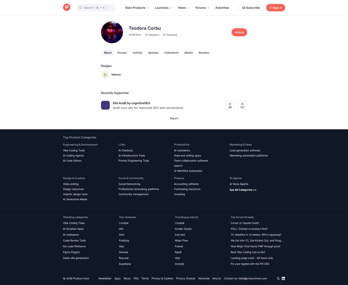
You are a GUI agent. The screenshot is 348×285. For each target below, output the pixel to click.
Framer (179, 246)
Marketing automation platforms (249, 155)
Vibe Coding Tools (74, 150)
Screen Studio (183, 228)
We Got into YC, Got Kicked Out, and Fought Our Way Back (257, 241)
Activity (137, 52)
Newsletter (104, 278)
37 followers (152, 34)
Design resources (73, 189)
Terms (145, 278)
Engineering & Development (80, 144)
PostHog (124, 240)
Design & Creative (74, 178)
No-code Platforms (74, 246)
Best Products (135, 7)
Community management (134, 194)
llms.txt (216, 278)
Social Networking (129, 183)
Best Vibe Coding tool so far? (248, 252)
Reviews (204, 52)
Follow (239, 32)
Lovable (123, 222)
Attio (121, 234)
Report (174, 118)
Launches (162, 7)
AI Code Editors (72, 160)
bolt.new (180, 234)
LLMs (122, 144)
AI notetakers (182, 150)
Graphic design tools (75, 194)
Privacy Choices (185, 278)
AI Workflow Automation (188, 170)
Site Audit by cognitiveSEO (131, 103)
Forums (200, 7)
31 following (170, 34)
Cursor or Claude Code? (245, 222)
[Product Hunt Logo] (66, 7)
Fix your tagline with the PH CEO (250, 263)
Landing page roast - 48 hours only (252, 257)
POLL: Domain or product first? (249, 228)
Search (178, 165)
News (182, 7)
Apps (117, 278)
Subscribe (253, 7)
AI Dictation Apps (73, 228)
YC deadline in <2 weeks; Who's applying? (256, 234)
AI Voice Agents (239, 183)
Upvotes (153, 52)
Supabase (125, 263)
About (108, 52)
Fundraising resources (187, 189)
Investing (179, 194)
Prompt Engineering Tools (134, 160)
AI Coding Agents (73, 155)
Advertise (222, 7)
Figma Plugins (71, 252)
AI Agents (236, 178)
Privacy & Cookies (162, 278)
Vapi (121, 246)
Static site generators (76, 257)
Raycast (124, 257)
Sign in (277, 7)
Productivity (181, 144)
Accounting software (186, 183)
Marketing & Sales (241, 144)
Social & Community (131, 178)
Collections (171, 52)
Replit (178, 252)
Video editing (71, 183)
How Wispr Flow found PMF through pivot (255, 246)
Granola (123, 252)
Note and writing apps (187, 155)
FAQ (136, 278)
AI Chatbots (126, 150)
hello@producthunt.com (252, 278)
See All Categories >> (243, 189)
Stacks (189, 52)
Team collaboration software (191, 160)
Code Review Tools (74, 240)
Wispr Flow (181, 240)
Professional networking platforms (139, 189)
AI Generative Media (75, 199)
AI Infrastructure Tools (132, 155)
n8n (121, 228)
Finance (179, 178)
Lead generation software (245, 150)
